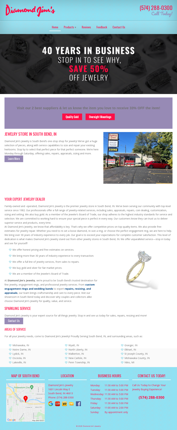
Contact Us (119, 27)
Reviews (86, 27)
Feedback (101, 27)
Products (69, 27)
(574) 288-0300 (156, 7)
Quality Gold (72, 117)
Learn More (14, 159)
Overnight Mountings (100, 117)
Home (55, 27)
